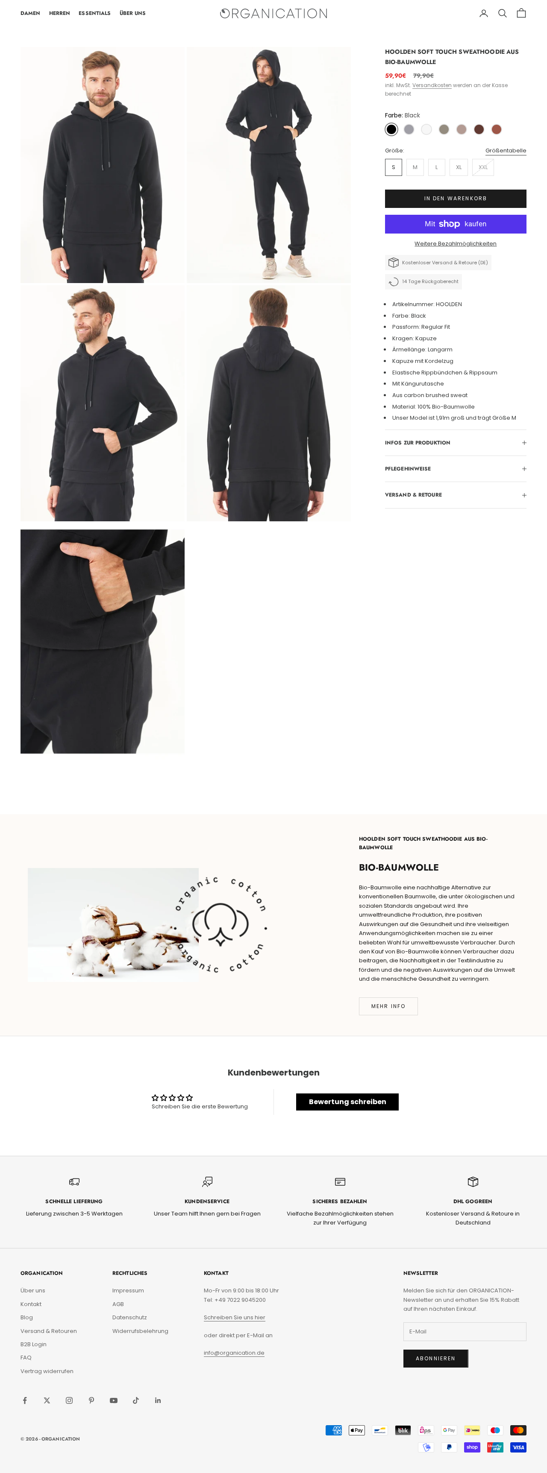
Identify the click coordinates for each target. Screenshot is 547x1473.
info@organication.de (234, 1353)
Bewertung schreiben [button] (347, 1102)
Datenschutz (129, 1317)
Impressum (128, 1290)
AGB (118, 1304)
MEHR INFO (388, 1006)
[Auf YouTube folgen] (113, 1400)
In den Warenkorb (456, 198)
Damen (31, 13)
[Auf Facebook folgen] (25, 1400)
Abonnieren (436, 1358)
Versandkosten (432, 85)
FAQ (26, 1357)
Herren (60, 13)
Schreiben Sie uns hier (234, 1317)
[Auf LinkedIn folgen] (158, 1400)
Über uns (33, 1290)
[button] (391, 129)
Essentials (95, 13)
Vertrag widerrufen (47, 1371)
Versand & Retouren (49, 1331)
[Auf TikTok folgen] (136, 1400)
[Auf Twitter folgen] (47, 1400)
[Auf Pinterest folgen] (91, 1400)
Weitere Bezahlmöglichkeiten (456, 244)
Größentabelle (505, 150)
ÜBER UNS (133, 13)
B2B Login (34, 1344)
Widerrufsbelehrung (140, 1331)
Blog (27, 1317)
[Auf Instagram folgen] (69, 1400)
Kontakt (31, 1304)
